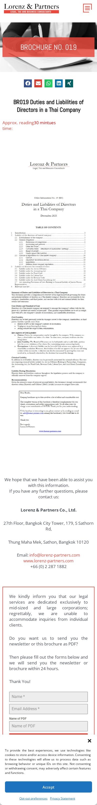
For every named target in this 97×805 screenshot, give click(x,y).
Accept (48, 787)
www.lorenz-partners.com (48, 561)
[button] (89, 740)
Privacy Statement (62, 798)
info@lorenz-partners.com (54, 555)
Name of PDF (18, 718)
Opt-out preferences (33, 798)
